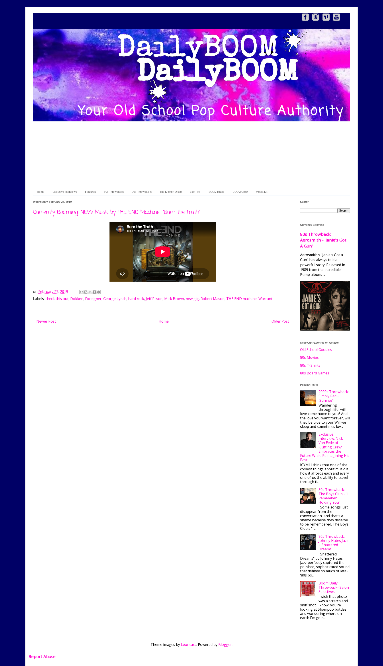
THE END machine (241, 298)
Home (40, 191)
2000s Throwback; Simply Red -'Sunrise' (334, 396)
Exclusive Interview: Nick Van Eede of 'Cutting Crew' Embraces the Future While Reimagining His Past (324, 447)
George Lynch (114, 298)
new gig (192, 298)
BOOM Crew (240, 191)
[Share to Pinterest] (98, 292)
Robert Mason (213, 298)
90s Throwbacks (142, 191)
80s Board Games (314, 373)
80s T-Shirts (310, 365)
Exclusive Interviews (65, 191)
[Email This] (81, 292)
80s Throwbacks (114, 191)
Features (90, 191)
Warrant (265, 298)
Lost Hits (195, 191)
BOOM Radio (217, 191)
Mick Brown (174, 298)
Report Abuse (42, 656)
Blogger (225, 644)
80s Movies (309, 357)
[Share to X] (90, 292)
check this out (56, 298)
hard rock (136, 298)
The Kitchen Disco (171, 191)
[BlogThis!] (86, 292)
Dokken (76, 298)
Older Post (280, 321)
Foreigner (93, 298)
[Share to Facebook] (94, 292)
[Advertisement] (191, 155)
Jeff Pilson (154, 298)
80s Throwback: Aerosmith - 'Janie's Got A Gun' (323, 239)
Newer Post (46, 321)
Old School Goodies (316, 349)
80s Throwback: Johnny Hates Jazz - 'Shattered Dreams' (333, 543)
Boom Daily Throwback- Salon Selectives (334, 587)
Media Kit (261, 191)
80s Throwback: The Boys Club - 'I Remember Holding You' (333, 496)
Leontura (188, 644)
